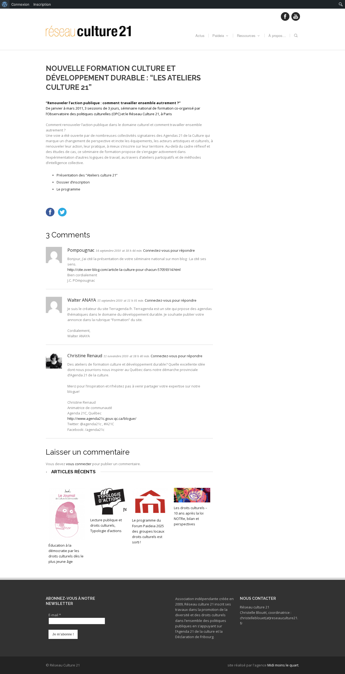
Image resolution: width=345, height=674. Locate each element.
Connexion (20, 4)
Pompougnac (80, 250)
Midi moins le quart (282, 665)
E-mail (55, 614)
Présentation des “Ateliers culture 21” (87, 175)
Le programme (68, 189)
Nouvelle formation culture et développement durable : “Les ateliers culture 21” (123, 77)
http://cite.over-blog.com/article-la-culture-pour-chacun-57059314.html (124, 269)
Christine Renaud (84, 356)
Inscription (42, 4)
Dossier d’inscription (73, 182)
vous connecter (78, 463)
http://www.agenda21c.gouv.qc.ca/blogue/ (101, 418)
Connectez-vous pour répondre (169, 250)
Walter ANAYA (81, 300)
